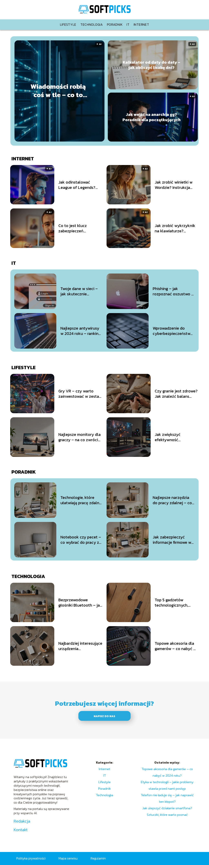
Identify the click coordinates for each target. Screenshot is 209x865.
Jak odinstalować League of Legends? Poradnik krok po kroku (79, 184)
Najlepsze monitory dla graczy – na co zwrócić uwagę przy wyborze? (79, 437)
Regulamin (98, 858)
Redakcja (22, 821)
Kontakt (21, 829)
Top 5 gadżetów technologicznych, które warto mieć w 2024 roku (172, 602)
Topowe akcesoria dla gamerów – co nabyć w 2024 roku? (175, 646)
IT (128, 24)
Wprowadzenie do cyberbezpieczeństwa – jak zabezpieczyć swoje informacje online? (172, 331)
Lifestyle (68, 24)
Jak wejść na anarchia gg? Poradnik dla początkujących (151, 117)
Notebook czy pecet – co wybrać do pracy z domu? (80, 539)
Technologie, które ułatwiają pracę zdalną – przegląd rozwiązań (80, 500)
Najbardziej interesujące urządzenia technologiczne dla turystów (80, 646)
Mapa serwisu (68, 858)
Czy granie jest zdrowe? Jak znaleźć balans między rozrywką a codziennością (176, 393)
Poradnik (115, 24)
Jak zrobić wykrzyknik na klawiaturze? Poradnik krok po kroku (176, 228)
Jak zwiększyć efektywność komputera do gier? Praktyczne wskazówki (175, 437)
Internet (141, 24)
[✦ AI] (81, 140)
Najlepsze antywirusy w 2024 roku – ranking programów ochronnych (80, 331)
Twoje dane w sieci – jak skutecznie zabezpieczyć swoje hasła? (79, 291)
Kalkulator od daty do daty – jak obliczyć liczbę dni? (151, 65)
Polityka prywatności (31, 858)
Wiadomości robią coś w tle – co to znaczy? (58, 90)
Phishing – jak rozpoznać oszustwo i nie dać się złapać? (172, 291)
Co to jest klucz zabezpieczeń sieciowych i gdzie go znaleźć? (77, 228)
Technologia (91, 24)
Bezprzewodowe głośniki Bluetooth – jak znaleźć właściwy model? (80, 602)
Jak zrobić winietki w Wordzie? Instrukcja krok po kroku (173, 184)
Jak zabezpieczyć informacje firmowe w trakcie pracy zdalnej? (173, 539)
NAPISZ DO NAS (104, 716)
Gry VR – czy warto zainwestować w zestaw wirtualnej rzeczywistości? (80, 393)
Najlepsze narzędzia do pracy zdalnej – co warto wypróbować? (172, 500)
